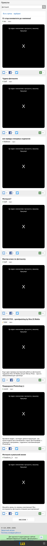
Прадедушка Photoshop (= (13, 386)
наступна (22, 519)
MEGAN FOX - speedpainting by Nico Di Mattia (21, 319)
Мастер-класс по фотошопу (14, 259)
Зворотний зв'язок (7, 530)
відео (9, 21)
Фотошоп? (6, 199)
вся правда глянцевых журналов (16, 139)
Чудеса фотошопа (10, 78)
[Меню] (44, 543)
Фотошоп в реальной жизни (14, 455)
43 (6, 313)
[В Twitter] (16, 72)
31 (6, 253)
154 (7, 380)
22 (6, 193)
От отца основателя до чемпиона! (16, 18)
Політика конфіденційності (11, 533)
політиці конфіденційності (23, 540)
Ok (41, 537)
